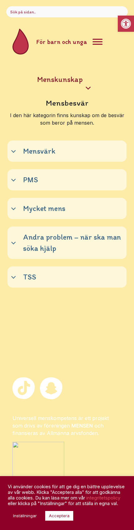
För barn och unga (61, 41)
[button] (126, 24)
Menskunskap (60, 79)
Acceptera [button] (59, 515)
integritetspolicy (103, 498)
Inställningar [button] (25, 515)
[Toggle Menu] (98, 42)
